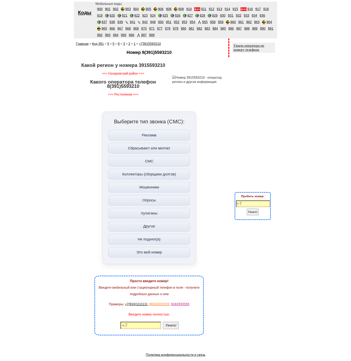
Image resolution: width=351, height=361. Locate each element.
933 (246, 15)
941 (132, 22)
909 (181, 9)
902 (115, 9)
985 (223, 28)
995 (123, 35)
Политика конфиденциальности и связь (175, 355)
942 (145, 22)
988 (247, 28)
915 (235, 9)
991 (270, 28)
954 (192, 22)
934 (254, 15)
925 (165, 15)
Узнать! (171, 325)
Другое (149, 226)
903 (128, 9)
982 (199, 28)
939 (120, 22)
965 (104, 28)
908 (168, 9)
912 (211, 9)
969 (136, 28)
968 (128, 28)
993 (107, 35)
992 (100, 35)
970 (144, 28)
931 (230, 15)
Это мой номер (149, 252)
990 (262, 28)
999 (152, 35)
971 (152, 28)
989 (255, 28)
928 (202, 15)
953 (184, 22)
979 (175, 28)
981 (191, 28)
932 (238, 15)
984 (215, 28)
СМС (149, 161)
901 (107, 9)
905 (148, 9)
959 (220, 22)
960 (233, 22)
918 (266, 9)
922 (137, 15)
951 (168, 22)
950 (161, 22)
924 (153, 15)
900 (100, 9)
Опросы (149, 200)
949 (153, 22)
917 (258, 9)
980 (183, 28)
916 (250, 9)
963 (257, 22)
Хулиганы (149, 213)
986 (231, 28)
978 (167, 28)
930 (222, 15)
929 (215, 15)
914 (227, 9)
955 (205, 22)
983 (207, 28)
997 (144, 35)
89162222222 (159, 304)
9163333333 (180, 304)
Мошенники (149, 187)
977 (159, 28)
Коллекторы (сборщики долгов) (149, 174)
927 (190, 15)
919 (100, 15)
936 (262, 15)
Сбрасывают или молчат (149, 148)
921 (124, 15)
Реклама (149, 135)
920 (112, 15)
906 (161, 9)
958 (213, 22)
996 (131, 35)
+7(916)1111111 (136, 304)
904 (136, 9)
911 (203, 9)
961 (241, 22)
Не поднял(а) (149, 239)
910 (189, 9)
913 (219, 9)
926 (177, 15)
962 (249, 22)
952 (176, 22)
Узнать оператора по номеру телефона (248, 48)
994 (115, 35)
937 (104, 22)
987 (239, 28)
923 (145, 15)
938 (112, 22)
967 (120, 28)
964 (269, 22)
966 (112, 28)
